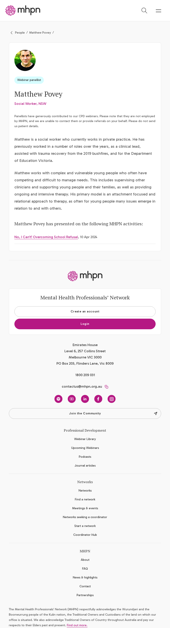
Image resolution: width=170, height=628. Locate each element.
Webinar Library (85, 439)
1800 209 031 (85, 375)
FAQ (85, 569)
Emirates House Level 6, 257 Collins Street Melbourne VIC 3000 (85, 351)
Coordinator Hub (85, 535)
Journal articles (85, 465)
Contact (85, 586)
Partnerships (85, 595)
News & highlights (85, 577)
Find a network (85, 499)
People (20, 32)
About (85, 560)
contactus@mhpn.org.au (82, 386)
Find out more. (77, 625)
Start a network (85, 526)
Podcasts (85, 457)
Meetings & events (85, 508)
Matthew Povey (40, 32)
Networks (85, 490)
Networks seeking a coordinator (85, 517)
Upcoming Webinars (85, 448)
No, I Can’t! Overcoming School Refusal (46, 237)
